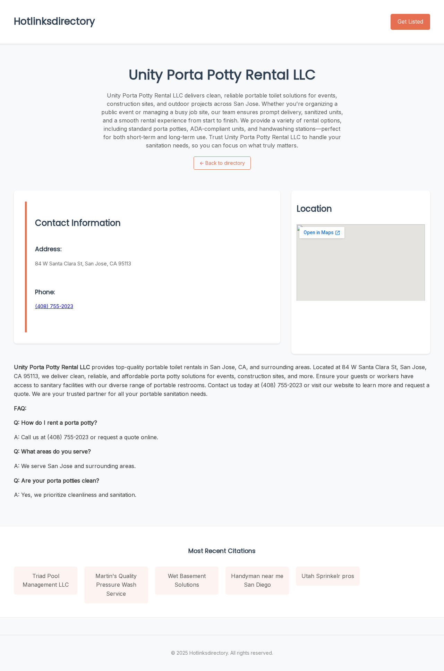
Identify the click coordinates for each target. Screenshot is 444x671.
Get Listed (410, 21)
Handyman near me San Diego (257, 580)
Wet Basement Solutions (187, 580)
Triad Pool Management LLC (46, 580)
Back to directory (222, 163)
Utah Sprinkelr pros (327, 575)
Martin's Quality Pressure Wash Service (116, 584)
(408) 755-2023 (54, 306)
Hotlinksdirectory (54, 21)
